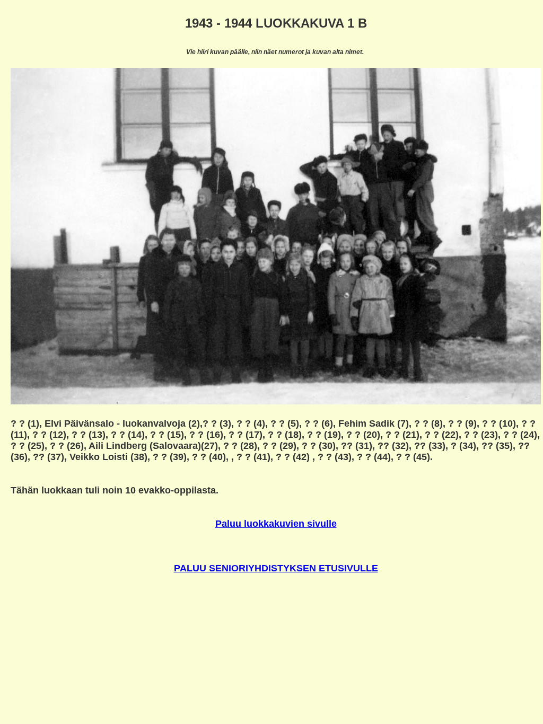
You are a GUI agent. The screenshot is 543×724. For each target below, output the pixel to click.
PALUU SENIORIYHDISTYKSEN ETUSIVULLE (276, 568)
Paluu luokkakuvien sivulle (276, 523)
